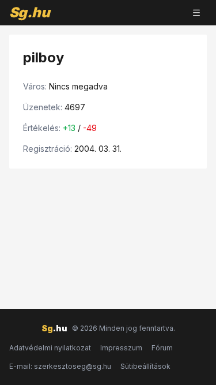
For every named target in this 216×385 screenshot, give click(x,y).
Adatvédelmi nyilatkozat (50, 347)
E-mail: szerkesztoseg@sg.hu (60, 366)
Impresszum (121, 347)
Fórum (162, 347)
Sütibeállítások (145, 366)
